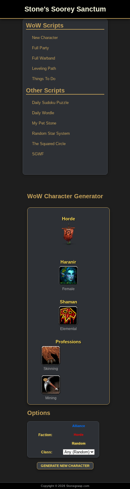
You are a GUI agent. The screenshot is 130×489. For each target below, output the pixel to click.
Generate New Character (65, 466)
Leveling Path (44, 68)
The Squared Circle (49, 143)
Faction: (45, 435)
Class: (46, 452)
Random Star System (51, 133)
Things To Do (43, 78)
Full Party (40, 48)
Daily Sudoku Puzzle (50, 102)
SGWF (38, 154)
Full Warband (43, 58)
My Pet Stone (44, 123)
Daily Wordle (43, 113)
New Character (45, 37)
